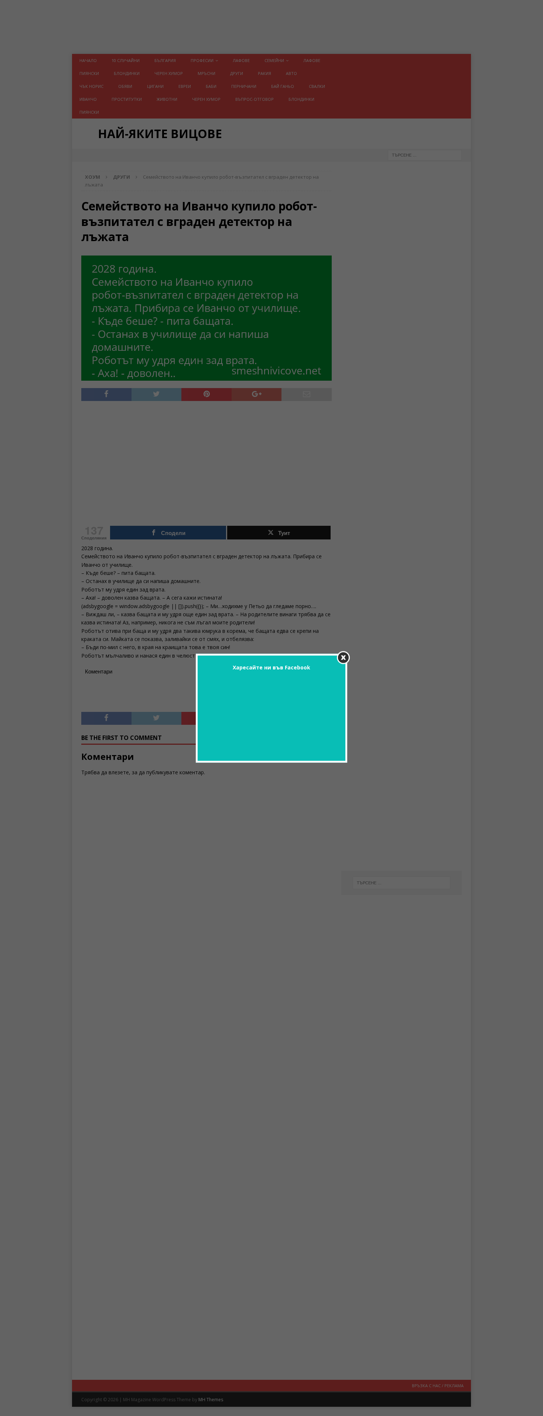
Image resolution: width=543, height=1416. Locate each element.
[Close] (343, 657)
